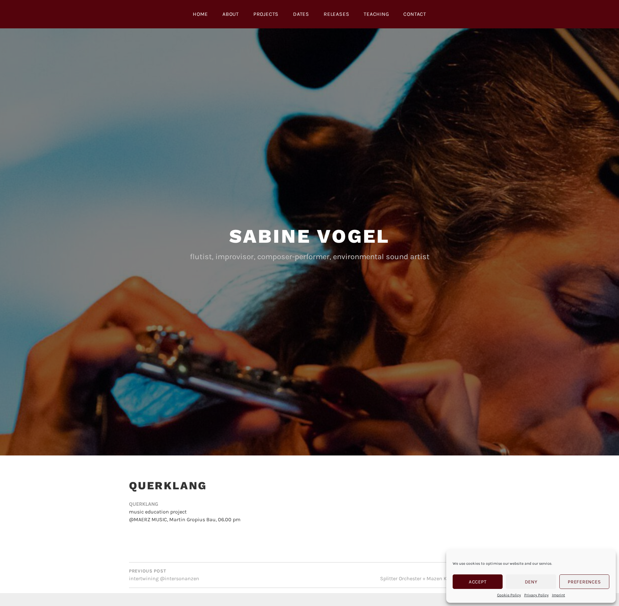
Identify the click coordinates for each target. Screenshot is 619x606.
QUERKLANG (143, 504)
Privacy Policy (536, 595)
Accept (478, 582)
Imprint (558, 595)
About (230, 14)
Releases (336, 14)
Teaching (376, 14)
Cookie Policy (509, 595)
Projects (266, 14)
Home (200, 14)
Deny (531, 582)
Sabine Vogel (309, 236)
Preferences (584, 582)
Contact (414, 14)
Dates (301, 14)
